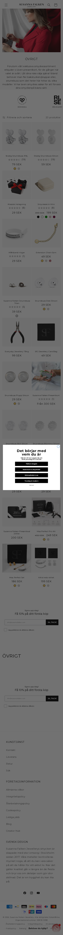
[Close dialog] (58, 446)
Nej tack (31, 485)
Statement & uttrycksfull (31, 469)
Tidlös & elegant (31, 464)
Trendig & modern (31, 481)
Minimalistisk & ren (31, 475)
